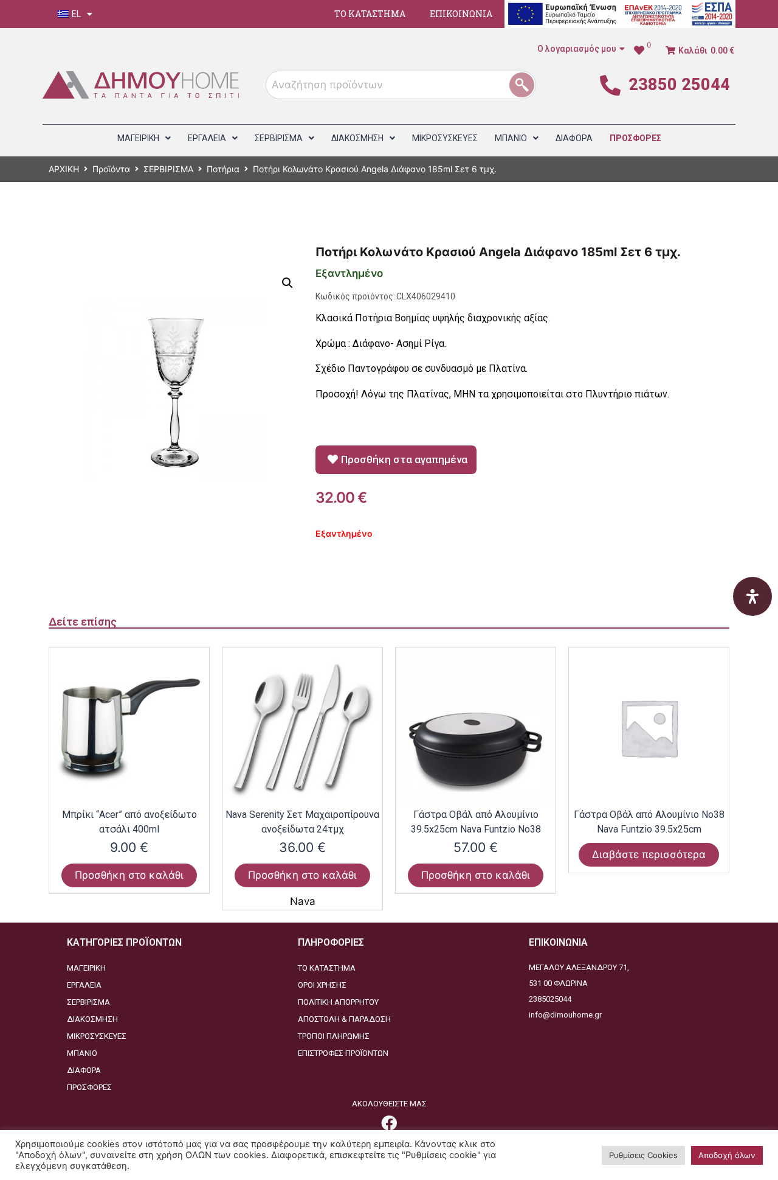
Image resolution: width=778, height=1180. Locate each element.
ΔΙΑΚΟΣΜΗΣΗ (92, 1019)
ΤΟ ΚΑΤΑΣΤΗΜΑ (369, 13)
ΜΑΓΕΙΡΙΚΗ (86, 967)
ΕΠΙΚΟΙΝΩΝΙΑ (461, 13)
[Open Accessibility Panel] (752, 596)
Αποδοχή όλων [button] (727, 1155)
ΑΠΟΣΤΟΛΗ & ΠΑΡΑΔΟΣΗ (344, 1019)
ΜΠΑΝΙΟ (82, 1053)
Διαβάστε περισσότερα (649, 854)
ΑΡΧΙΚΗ (64, 169)
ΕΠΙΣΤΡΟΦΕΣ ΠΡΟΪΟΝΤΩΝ (343, 1053)
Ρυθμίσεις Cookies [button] (643, 1155)
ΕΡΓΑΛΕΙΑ (84, 985)
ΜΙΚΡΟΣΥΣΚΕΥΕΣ (96, 1036)
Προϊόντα (111, 169)
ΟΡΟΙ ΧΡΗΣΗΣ (322, 985)
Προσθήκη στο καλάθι (129, 875)
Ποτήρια (223, 169)
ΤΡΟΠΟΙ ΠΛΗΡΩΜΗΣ (334, 1036)
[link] (389, 1123)
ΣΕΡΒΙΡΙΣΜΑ (168, 169)
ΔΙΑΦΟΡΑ (84, 1070)
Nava (302, 901)
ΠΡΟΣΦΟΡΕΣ (89, 1087)
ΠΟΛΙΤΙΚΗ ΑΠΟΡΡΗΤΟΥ (338, 1002)
